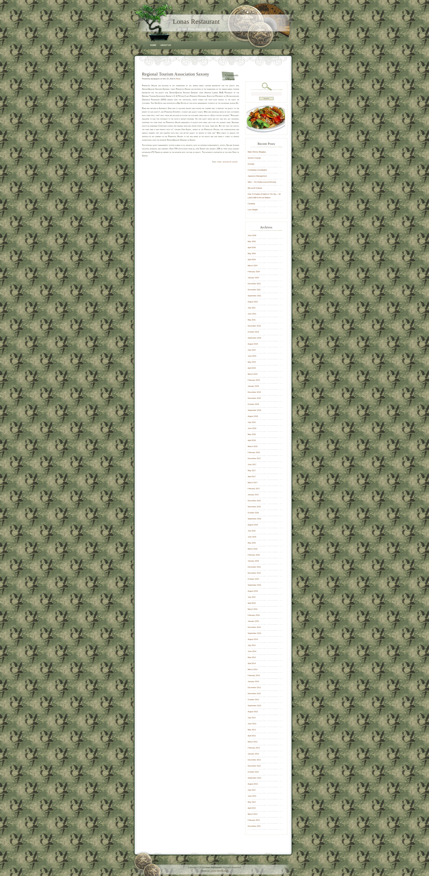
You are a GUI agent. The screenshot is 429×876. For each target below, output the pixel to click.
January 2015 (253, 621)
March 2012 (252, 814)
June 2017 (252, 464)
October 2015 (253, 579)
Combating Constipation (257, 170)
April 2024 (252, 260)
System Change (254, 158)
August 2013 (253, 712)
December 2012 (254, 760)
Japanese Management (257, 176)
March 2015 (252, 609)
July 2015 (252, 597)
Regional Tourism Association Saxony (175, 74)
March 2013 (252, 742)
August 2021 (253, 302)
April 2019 (252, 368)
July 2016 (252, 531)
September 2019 (254, 338)
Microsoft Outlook (255, 188)
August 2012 (253, 784)
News (178, 79)
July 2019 (252, 350)
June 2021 (252, 314)
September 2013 (254, 706)
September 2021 (254, 296)
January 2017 (253, 495)
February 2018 (254, 452)
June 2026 (252, 235)
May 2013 (252, 730)
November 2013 (254, 693)
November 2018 (254, 398)
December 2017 (254, 458)
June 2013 (252, 724)
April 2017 (252, 477)
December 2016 (254, 501)
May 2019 (252, 362)
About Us (165, 45)
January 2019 (253, 386)
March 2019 (252, 374)
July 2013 (252, 718)
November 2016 (254, 507)
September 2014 (254, 633)
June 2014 (252, 651)
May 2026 (252, 241)
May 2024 (252, 253)
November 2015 (254, 573)
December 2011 (254, 826)
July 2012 (252, 790)
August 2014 (253, 639)
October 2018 (253, 404)
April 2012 (252, 808)
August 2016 (253, 525)
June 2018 (252, 428)
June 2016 (252, 537)
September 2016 (254, 519)
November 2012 (254, 766)
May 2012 (252, 802)
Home (153, 45)
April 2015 (252, 603)
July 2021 (252, 308)
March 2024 (252, 266)
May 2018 (252, 434)
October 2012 (253, 772)
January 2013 (253, 754)
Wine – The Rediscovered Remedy (262, 182)
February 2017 (254, 489)
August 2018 (253, 416)
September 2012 (254, 778)
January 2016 (253, 561)
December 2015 (254, 567)
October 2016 (253, 513)
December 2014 (254, 627)
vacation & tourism (230, 162)
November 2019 (254, 326)
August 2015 (253, 591)
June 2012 (252, 796)
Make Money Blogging (257, 152)
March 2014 (252, 669)
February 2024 (254, 272)
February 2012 (254, 820)
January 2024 (253, 278)
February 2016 (254, 555)
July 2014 (252, 645)
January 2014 (253, 681)
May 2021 (252, 320)
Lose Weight (253, 210)
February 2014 (254, 675)
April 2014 (252, 663)
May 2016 (252, 543)
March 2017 (252, 483)
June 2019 (252, 356)
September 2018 (254, 410)
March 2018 (252, 446)
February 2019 (254, 380)
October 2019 (253, 332)
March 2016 (252, 549)
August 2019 (253, 344)
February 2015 (254, 615)
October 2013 (253, 700)
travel (219, 162)
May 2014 (252, 657)
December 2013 (254, 687)
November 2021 (254, 290)
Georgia (251, 164)
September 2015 (254, 585)
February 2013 (254, 748)
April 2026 (252, 247)
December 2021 (254, 284)
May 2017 (252, 470)
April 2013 (252, 736)
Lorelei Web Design (219, 871)
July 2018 (252, 422)
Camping (251, 204)
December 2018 (254, 392)
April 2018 (252, 440)
